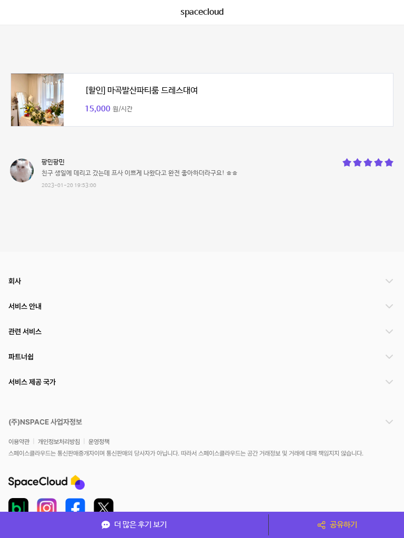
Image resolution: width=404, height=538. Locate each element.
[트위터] (104, 508)
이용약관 (18, 442)
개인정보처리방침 (59, 442)
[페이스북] (75, 508)
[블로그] (18, 508)
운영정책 (98, 442)
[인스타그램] (47, 508)
